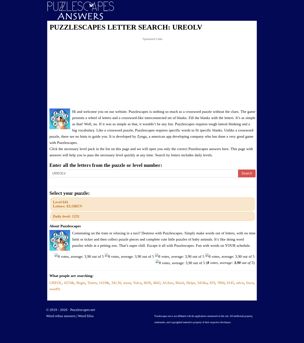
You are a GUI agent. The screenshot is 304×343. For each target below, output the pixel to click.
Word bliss (86, 316)
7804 (221, 283)
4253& (69, 283)
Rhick (179, 283)
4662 (156, 283)
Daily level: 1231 (66, 216)
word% (54, 289)
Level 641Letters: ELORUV (68, 204)
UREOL (55, 283)
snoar (127, 283)
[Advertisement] (152, 73)
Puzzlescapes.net (82, 310)
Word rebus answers (61, 316)
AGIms (167, 283)
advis (240, 283)
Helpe (190, 283)
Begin (80, 283)
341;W (116, 283)
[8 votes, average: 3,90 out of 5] (79, 256)
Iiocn (250, 283)
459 (212, 283)
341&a (202, 283)
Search (247, 173)
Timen (92, 283)
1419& (104, 283)
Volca (137, 283)
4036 (147, 283)
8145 (230, 283)
